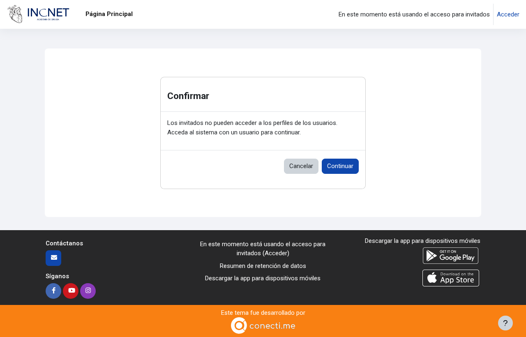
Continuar (340, 166)
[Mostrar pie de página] (505, 323)
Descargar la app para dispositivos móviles (263, 278)
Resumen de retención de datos (263, 266)
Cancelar (301, 166)
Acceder (508, 14)
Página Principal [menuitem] (109, 14)
